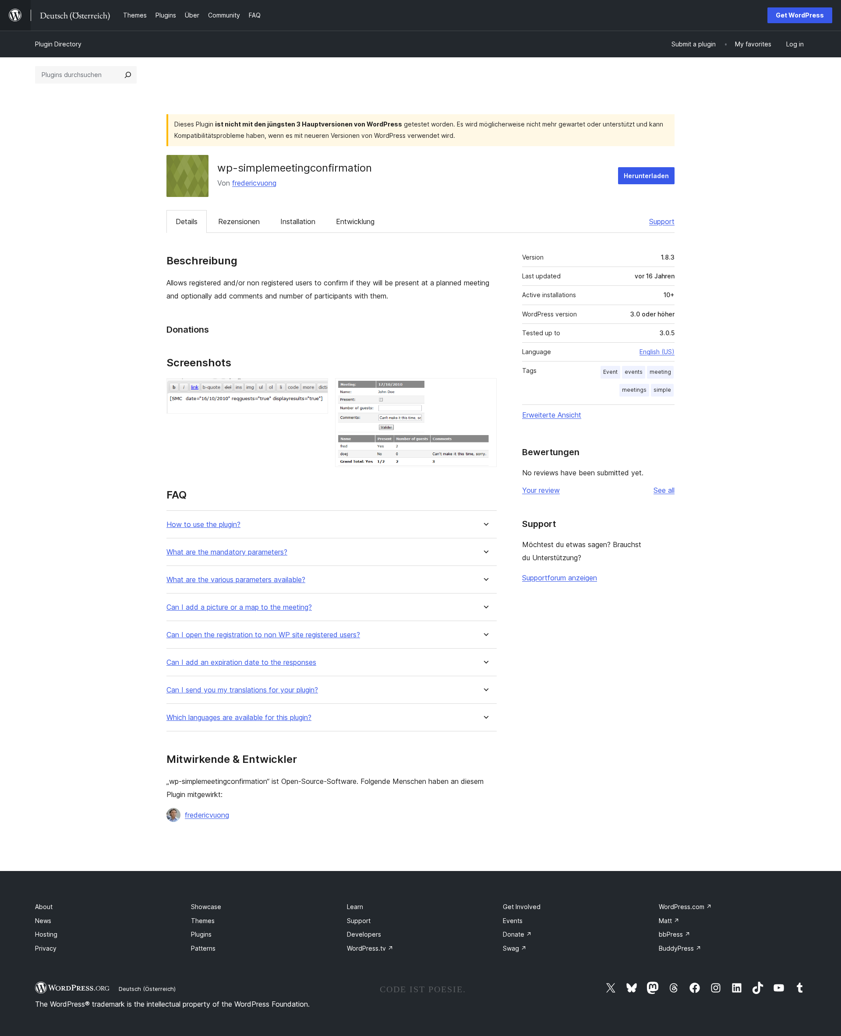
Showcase (206, 906)
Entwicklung (355, 221)
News (43, 920)
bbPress (674, 934)
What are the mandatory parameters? (226, 552)
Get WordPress (800, 15)
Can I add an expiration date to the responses (241, 662)
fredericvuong (254, 183)
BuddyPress (680, 948)
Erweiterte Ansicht (551, 415)
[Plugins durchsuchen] (128, 75)
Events (513, 920)
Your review (541, 490)
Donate (517, 934)
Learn (355, 906)
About (44, 906)
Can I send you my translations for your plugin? (242, 690)
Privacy (46, 948)
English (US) (657, 351)
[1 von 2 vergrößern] (316, 390)
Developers (364, 934)
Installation (297, 221)
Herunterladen (646, 175)
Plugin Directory (58, 44)
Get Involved (522, 906)
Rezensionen (239, 221)
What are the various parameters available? (235, 580)
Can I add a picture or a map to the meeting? (239, 607)
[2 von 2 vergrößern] (485, 390)
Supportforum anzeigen (559, 577)
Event (610, 372)
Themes (203, 920)
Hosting (46, 934)
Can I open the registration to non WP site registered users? (263, 635)
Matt (669, 920)
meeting (660, 372)
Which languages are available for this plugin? (238, 717)
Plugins (201, 934)
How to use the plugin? (203, 524)
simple (662, 389)
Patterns (203, 948)
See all (664, 490)
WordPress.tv (370, 948)
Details (187, 221)
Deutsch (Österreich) (147, 988)
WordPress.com (685, 906)
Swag (515, 948)
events (634, 372)
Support (662, 221)
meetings (634, 389)
